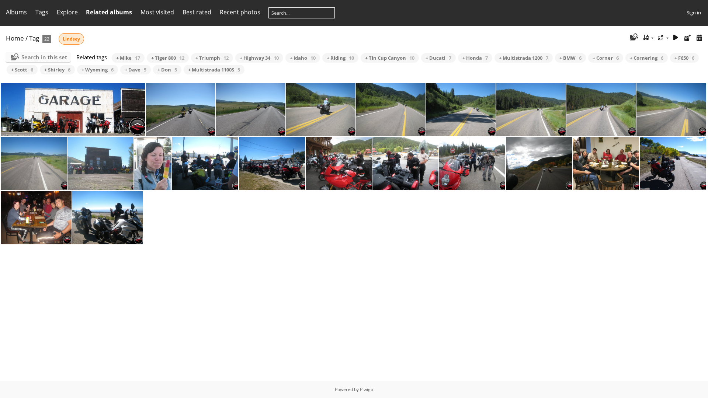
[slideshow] (675, 37)
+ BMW (570, 58)
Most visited (157, 12)
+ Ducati (438, 58)
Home (15, 38)
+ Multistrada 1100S (214, 69)
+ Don (167, 69)
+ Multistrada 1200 (523, 58)
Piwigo (366, 389)
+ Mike (128, 58)
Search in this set (44, 57)
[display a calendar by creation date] (699, 37)
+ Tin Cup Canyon (389, 58)
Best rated (197, 12)
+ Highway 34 (259, 58)
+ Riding (340, 58)
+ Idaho (303, 58)
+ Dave (135, 69)
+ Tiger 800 (167, 58)
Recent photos (240, 12)
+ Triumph (212, 58)
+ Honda (475, 58)
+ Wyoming (97, 69)
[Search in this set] (633, 37)
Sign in (694, 12)
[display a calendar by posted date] (687, 37)
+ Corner (606, 58)
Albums (16, 12)
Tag (34, 38)
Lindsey (71, 39)
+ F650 (684, 58)
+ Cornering (646, 58)
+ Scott (22, 69)
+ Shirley (57, 69)
